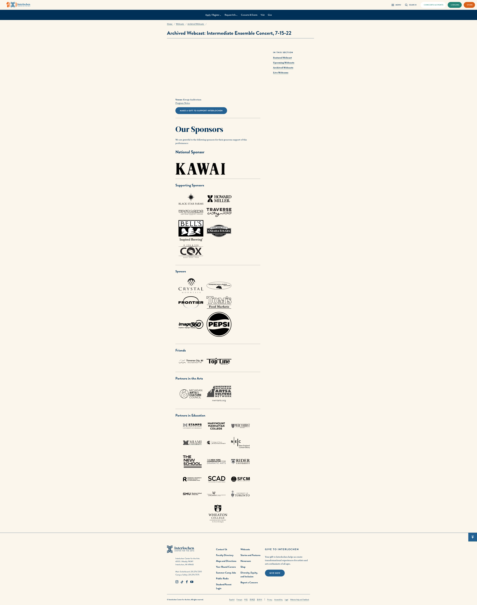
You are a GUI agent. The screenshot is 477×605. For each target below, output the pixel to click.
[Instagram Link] (176, 582)
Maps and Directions (226, 561)
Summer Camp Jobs (226, 572)
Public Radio (222, 578)
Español (232, 599)
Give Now (274, 573)
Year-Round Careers (226, 567)
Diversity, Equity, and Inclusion (249, 574)
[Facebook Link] (186, 582)
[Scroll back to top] (472, 537)
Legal (286, 599)
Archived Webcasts (283, 67)
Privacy (269, 599)
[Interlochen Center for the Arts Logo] (18, 4)
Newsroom (245, 561)
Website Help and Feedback (299, 599)
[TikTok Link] (181, 582)
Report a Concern (249, 582)
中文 (246, 599)
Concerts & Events (249, 15)
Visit (263, 15)
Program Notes (182, 103)
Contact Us (221, 549)
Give (270, 15)
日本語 (252, 599)
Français (239, 599)
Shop (242, 567)
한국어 (259, 599)
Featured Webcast (282, 57)
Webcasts (245, 549)
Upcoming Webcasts (283, 62)
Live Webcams (280, 72)
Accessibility (278, 599)
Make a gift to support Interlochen (201, 110)
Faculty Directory (224, 555)
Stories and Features (250, 555)
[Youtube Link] (191, 582)
